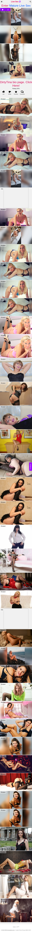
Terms (20, 930)
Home (14, 927)
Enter (16, 5)
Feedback (30, 466)
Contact (17, 930)
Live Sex (14, 1)
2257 (30, 930)
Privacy (23, 930)
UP (17, 927)
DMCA (27, 930)
